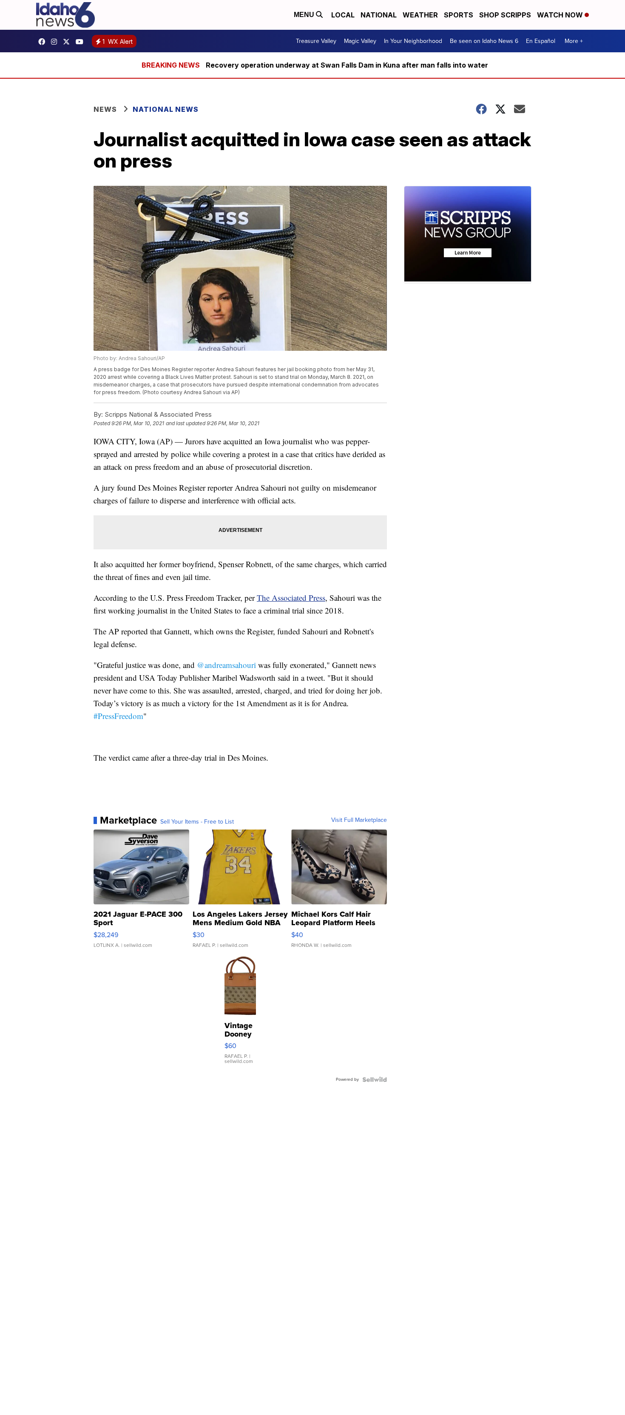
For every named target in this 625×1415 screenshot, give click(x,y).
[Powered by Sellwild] (374, 1080)
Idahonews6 (43, 41)
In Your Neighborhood (413, 41)
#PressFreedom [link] (118, 715)
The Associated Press (291, 597)
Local (343, 15)
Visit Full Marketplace (359, 820)
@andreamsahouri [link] (226, 664)
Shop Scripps (505, 15)
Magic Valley (360, 41)
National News (166, 109)
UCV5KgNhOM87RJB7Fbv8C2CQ (82, 41)
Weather (420, 15)
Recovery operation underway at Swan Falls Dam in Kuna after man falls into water (347, 65)
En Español (540, 41)
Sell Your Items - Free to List (197, 822)
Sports (458, 15)
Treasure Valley (316, 41)
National (379, 15)
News (105, 109)
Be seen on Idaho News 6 (484, 41)
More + (574, 41)
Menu (305, 14)
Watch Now (561, 15)
